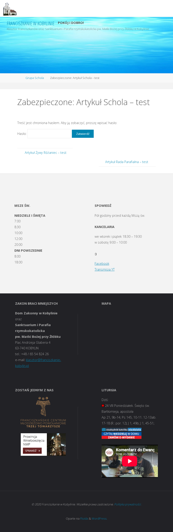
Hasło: (22, 133)
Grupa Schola (34, 78)
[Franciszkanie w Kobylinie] (9, 8)
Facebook (102, 263)
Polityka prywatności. (127, 504)
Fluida (84, 518)
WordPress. (99, 518)
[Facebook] (160, 25)
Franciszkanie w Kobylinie (31, 23)
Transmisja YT (105, 269)
